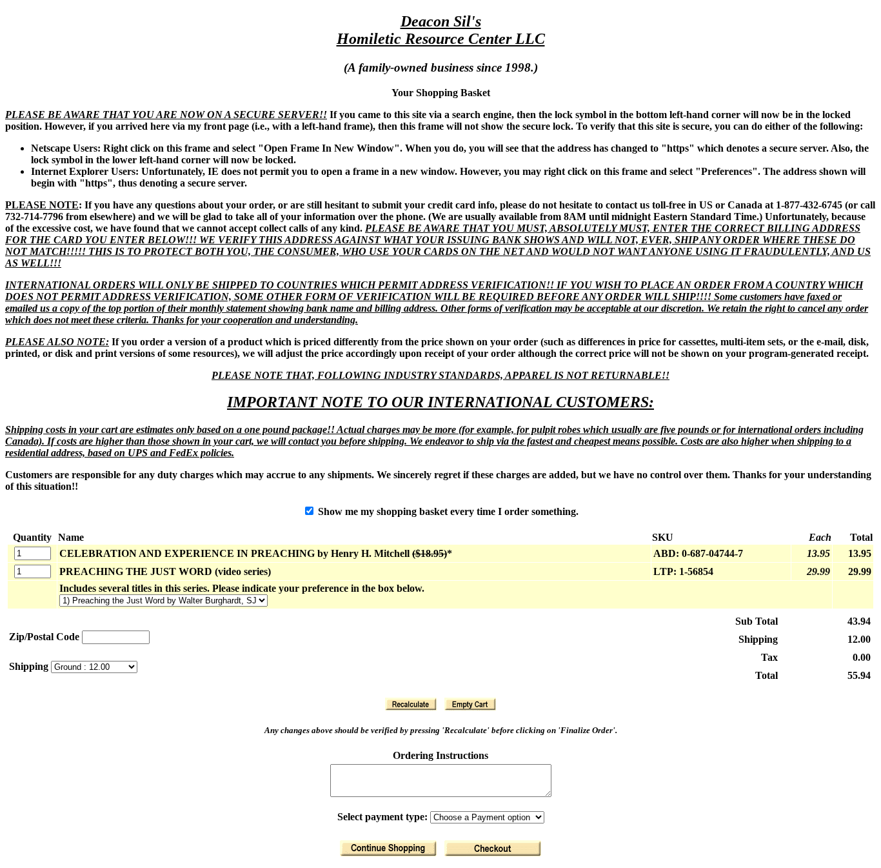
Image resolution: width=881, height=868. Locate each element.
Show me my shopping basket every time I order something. (447, 511)
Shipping (30, 666)
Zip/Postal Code (44, 636)
